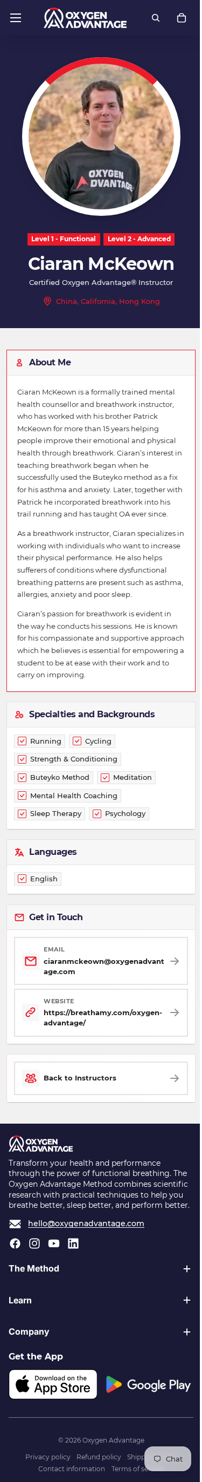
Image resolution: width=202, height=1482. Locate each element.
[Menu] (15, 17)
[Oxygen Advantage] (85, 18)
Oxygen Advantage (111, 1474)
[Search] (156, 18)
